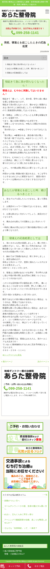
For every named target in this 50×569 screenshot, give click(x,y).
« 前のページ (6, 362)
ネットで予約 (14, 566)
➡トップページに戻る (12, 355)
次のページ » (43, 362)
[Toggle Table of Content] (42, 57)
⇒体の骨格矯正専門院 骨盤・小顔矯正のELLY (13, 552)
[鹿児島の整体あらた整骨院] (18, 16)
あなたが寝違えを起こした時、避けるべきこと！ (26, 68)
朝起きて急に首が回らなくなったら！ (21, 64)
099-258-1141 (27, 33)
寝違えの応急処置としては (17, 73)
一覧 (45, 495)
